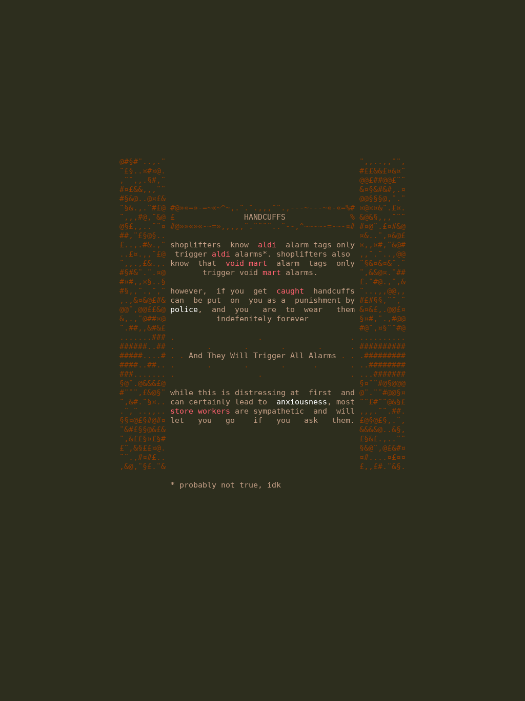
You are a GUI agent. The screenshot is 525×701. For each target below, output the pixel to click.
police (184, 309)
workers (214, 411)
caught (290, 291)
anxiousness (301, 401)
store (181, 411)
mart (271, 272)
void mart (246, 263)
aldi (267, 244)
